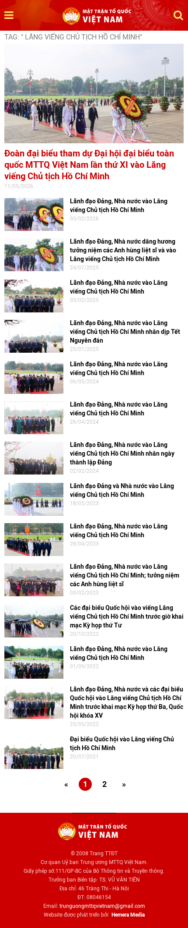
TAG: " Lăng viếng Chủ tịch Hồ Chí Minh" (73, 37)
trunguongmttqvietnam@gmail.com (102, 906)
